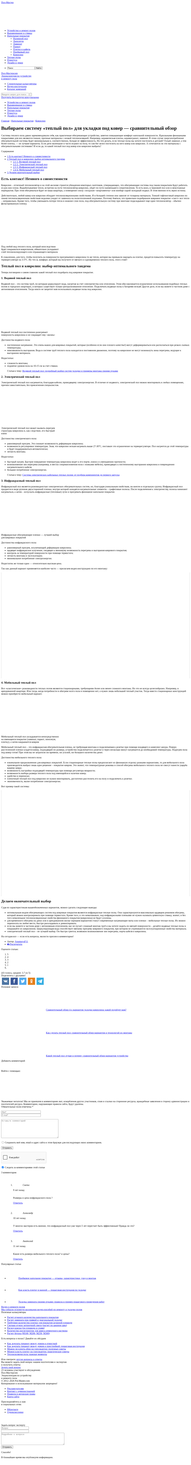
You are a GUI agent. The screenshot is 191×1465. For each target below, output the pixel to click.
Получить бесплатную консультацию (20, 97)
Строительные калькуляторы (22, 83)
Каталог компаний (16, 89)
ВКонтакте (12, 1409)
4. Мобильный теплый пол (28, 170)
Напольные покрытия (18, 36)
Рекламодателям (15, 1388)
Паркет (16, 46)
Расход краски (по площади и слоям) (25, 1328)
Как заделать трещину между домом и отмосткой (32, 1343)
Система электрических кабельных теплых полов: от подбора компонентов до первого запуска (71, 475)
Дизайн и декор (15, 62)
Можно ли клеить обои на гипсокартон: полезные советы (36, 1349)
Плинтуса (12, 60)
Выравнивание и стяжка (19, 33)
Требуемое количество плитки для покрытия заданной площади (39, 1322)
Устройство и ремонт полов (21, 30)
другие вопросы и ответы (29, 1359)
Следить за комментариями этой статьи (25, 1167)
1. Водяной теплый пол (27, 161)
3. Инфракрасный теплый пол (30, 167)
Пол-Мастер (7, 2)
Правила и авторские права (21, 1394)
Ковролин (18, 54)
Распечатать (15, 944)
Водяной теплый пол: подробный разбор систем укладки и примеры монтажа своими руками (70, 371)
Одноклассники (15, 1412)
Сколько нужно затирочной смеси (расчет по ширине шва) (37, 1325)
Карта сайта (13, 1396)
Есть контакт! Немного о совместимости (28, 156)
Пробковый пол (21, 52)
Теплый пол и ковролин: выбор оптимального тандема (36, 159)
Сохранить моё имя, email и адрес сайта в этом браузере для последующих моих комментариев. (53, 1142)
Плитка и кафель (21, 49)
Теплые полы (14, 57)
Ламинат (17, 44)
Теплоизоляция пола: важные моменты (27, 1354)
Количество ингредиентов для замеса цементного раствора (37, 1330)
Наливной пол (20, 38)
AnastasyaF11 (21, 941)
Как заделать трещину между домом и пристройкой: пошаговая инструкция (46, 1346)
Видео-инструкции (17, 86)
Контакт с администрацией (21, 1391)
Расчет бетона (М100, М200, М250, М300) (28, 1333)
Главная (5, 121)
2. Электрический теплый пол (30, 164)
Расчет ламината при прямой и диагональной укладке (34, 1320)
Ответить (18, 1203)
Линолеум (18, 41)
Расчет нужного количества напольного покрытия (32, 1317)
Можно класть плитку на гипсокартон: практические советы (38, 1351)
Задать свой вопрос (11, 1367)
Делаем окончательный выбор (23, 172)
